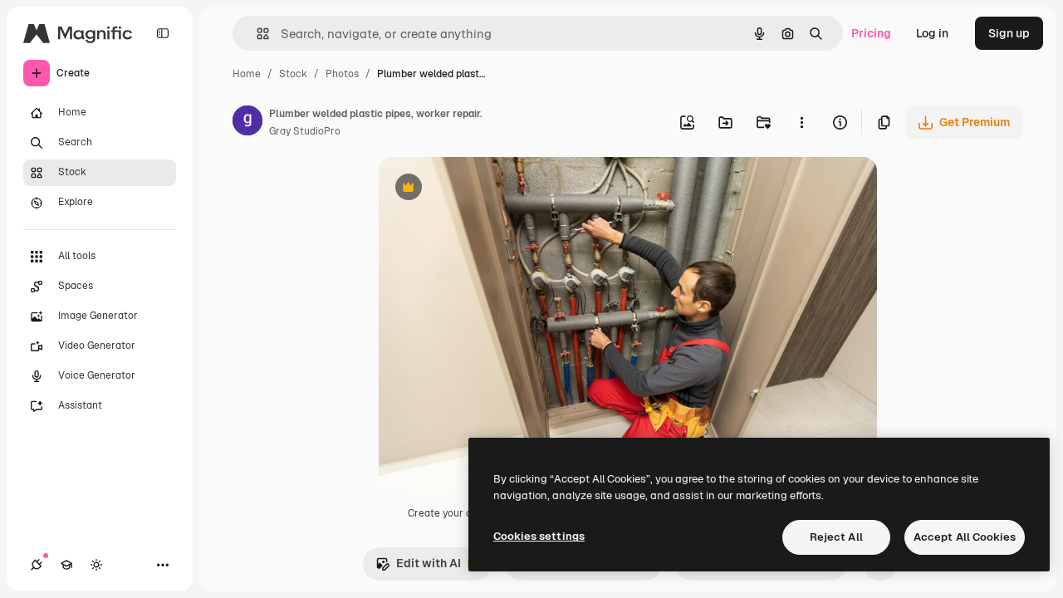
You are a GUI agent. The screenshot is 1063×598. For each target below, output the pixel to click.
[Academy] (66, 564)
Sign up (1009, 33)
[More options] (801, 122)
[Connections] (36, 564)
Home (247, 74)
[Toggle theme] (96, 564)
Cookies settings (539, 536)
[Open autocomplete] (256, 33)
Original (485, 189)
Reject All (836, 537)
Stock (293, 74)
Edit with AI (418, 568)
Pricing (871, 33)
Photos (342, 74)
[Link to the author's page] (247, 122)
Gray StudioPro (304, 131)
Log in (932, 33)
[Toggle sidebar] (162, 33)
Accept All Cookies (965, 537)
